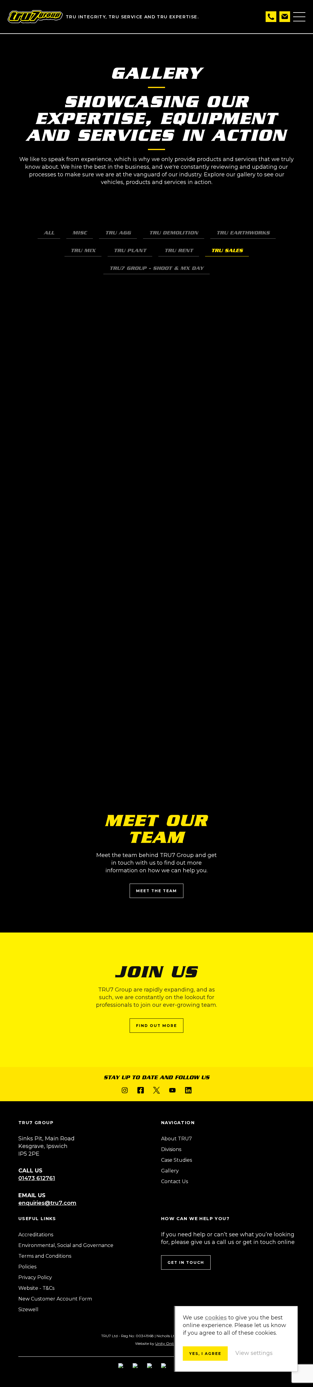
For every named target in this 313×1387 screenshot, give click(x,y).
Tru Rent (178, 250)
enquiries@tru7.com (47, 1203)
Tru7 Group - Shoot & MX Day (156, 268)
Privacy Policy (35, 1277)
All (49, 233)
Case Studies (176, 1160)
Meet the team (156, 890)
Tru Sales (227, 250)
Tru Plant (130, 250)
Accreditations (35, 1235)
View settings (254, 1353)
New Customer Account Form (55, 1299)
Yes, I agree (205, 1353)
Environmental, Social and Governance (65, 1245)
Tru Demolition (173, 233)
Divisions (171, 1149)
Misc (79, 233)
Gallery (170, 1171)
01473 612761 (36, 1178)
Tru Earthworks (243, 233)
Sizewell (28, 1309)
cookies (216, 1317)
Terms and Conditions (44, 1256)
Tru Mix (83, 250)
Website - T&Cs (36, 1288)
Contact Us (174, 1181)
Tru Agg (118, 233)
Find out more (156, 1025)
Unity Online (166, 1343)
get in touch (186, 1262)
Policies (27, 1267)
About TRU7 (176, 1139)
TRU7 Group (35, 17)
